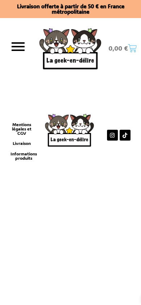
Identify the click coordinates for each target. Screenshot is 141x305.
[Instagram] (112, 135)
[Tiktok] (125, 135)
